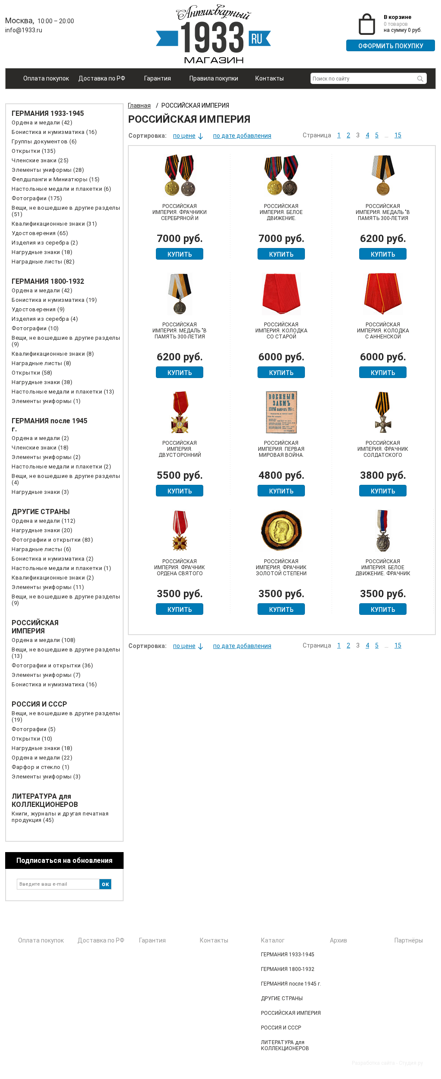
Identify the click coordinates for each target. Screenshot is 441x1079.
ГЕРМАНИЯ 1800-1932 (48, 281)
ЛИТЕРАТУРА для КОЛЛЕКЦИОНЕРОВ (45, 800)
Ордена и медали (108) (44, 640)
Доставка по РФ (101, 78)
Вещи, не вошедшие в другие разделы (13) (66, 652)
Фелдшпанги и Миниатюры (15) (56, 179)
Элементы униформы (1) (46, 401)
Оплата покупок (46, 78)
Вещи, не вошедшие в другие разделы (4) (66, 479)
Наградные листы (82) (43, 261)
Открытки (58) (32, 372)
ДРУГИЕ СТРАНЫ (41, 512)
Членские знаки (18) (40, 447)
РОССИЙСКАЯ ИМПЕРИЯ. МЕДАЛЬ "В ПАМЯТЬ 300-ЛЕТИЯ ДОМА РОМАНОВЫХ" (383, 215)
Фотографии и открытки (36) (52, 665)
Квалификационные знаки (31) (54, 223)
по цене (184, 135)
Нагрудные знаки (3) (40, 492)
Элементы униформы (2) (46, 457)
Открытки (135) (34, 151)
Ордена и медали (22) (42, 757)
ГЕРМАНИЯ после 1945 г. (291, 984)
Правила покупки (213, 78)
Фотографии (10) (35, 328)
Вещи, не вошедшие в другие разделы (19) (66, 716)
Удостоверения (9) (38, 309)
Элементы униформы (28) (48, 170)
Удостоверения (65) (40, 233)
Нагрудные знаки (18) (42, 252)
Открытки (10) (32, 738)
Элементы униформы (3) (46, 776)
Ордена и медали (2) (40, 438)
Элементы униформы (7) (46, 675)
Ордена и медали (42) (42, 122)
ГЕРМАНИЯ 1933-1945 (48, 113)
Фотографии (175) (37, 198)
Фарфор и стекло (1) (41, 767)
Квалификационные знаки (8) (53, 353)
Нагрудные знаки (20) (42, 530)
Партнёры (408, 940)
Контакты (269, 78)
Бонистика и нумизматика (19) (54, 300)
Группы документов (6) (44, 141)
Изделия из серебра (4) (45, 319)
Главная (139, 105)
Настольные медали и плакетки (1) (61, 568)
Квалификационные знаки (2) (53, 577)
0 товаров (396, 24)
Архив (338, 940)
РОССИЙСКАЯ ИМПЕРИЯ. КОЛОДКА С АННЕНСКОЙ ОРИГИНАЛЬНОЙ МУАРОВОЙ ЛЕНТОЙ (383, 337)
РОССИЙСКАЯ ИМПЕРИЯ (35, 627)
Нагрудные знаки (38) (42, 382)
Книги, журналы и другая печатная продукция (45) (60, 816)
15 (397, 135)
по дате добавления (242, 135)
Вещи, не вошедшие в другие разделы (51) (66, 211)
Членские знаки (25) (40, 160)
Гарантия (157, 78)
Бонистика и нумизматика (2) (53, 558)
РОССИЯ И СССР (39, 704)
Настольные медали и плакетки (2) (61, 466)
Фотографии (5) (34, 729)
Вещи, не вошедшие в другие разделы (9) (66, 341)
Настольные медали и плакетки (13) (63, 391)
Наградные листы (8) (41, 363)
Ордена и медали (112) (44, 521)
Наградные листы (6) (41, 549)
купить (180, 254)
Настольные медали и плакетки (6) (61, 189)
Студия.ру (411, 1063)
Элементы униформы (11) (48, 587)
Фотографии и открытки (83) (52, 539)
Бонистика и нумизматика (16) (54, 132)
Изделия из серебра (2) (45, 242)
